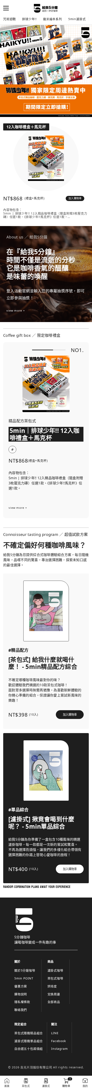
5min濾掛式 (77, 19)
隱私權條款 (22, 1002)
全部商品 (53, 1002)
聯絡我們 (20, 1010)
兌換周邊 (53, 994)
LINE (54, 1033)
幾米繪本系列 (52, 19)
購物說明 (20, 994)
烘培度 (52, 986)
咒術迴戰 (9, 19)
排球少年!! (29, 19)
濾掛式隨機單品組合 (28, 1041)
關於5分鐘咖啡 (24, 970)
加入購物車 (75, 198)
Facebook (58, 1041)
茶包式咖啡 (55, 978)
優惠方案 (20, 986)
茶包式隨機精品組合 (28, 1033)
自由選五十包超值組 (28, 1049)
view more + (15, 310)
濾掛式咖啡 (55, 970)
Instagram (59, 1049)
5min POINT (23, 978)
